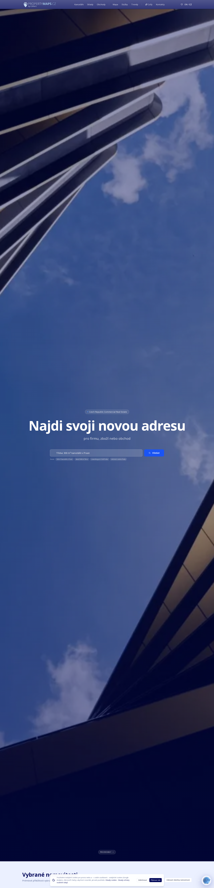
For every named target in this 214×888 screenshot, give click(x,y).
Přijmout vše (155, 880)
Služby (125, 4)
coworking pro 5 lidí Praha (99, 459)
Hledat (156, 452)
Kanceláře (79, 4)
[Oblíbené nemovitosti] (182, 4)
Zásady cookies (111, 880)
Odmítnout (142, 880)
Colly (150, 4)
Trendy (134, 4)
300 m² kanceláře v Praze (64, 459)
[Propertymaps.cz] (40, 4)
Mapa (115, 4)
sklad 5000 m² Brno (82, 459)
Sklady (90, 4)
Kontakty (160, 4)
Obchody (101, 4)
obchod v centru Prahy (118, 459)
